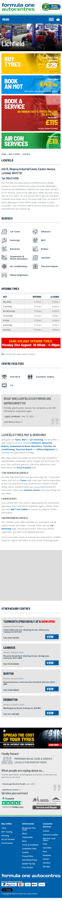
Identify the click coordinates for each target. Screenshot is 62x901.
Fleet (45, 851)
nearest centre (32, 490)
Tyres (18, 439)
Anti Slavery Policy (29, 860)
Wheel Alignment (46, 449)
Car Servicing (36, 439)
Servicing (5, 835)
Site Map (46, 866)
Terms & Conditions (30, 845)
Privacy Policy (27, 856)
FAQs (45, 844)
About (24, 833)
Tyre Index (47, 848)
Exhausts (36, 442)
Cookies (25, 852)
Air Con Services (8, 839)
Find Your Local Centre (49, 839)
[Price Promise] (51, 7)
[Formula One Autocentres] (18, 7)
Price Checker (27, 867)
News (24, 841)
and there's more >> (13, 422)
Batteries (47, 442)
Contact (46, 831)
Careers (46, 859)
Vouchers (46, 863)
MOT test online (19, 509)
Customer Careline (50, 834)
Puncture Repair (24, 449)
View (50, 637)
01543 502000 (13, 664)
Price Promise (24, 467)
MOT (24, 439)
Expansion (47, 855)
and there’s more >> (11, 790)
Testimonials (27, 837)
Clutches (47, 446)
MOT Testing (6, 832)
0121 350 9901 (13, 714)
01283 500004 (13, 690)
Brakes (5, 446)
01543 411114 (12, 178)
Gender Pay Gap (28, 863)
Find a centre (14, 154)
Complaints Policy (29, 848)
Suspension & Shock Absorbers (26, 446)
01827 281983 (13, 638)
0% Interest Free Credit (29, 829)
